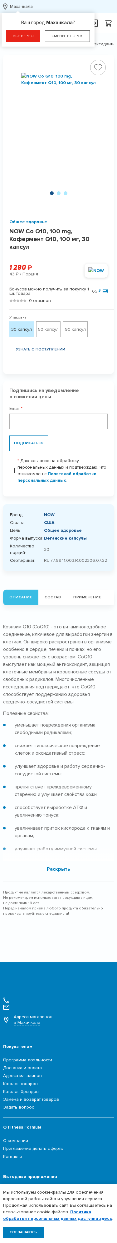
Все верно (23, 36)
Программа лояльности (27, 1060)
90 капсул (75, 329)
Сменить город (67, 36)
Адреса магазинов (33, 1019)
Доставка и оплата (22, 1067)
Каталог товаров (20, 1083)
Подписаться (28, 443)
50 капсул (48, 329)
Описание (20, 597)
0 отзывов (40, 300)
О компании (15, 1140)
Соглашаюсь (23, 1232)
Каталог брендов (21, 1091)
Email (15, 408)
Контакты (12, 1156)
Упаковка (18, 317)
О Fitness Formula (22, 1127)
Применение (87, 597)
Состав (53, 597)
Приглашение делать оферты (33, 1148)
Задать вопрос (18, 1107)
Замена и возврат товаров (31, 1099)
